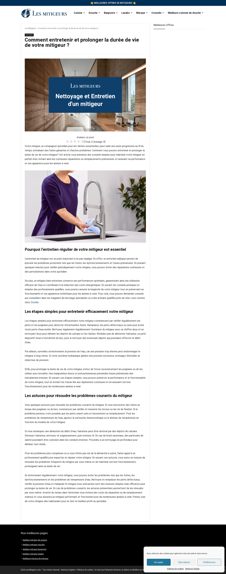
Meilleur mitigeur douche (34, 544)
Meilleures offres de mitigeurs (113, 3)
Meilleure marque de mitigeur (35, 558)
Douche (93, 12)
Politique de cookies (175, 569)
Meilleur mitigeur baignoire (34, 549)
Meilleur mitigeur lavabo (33, 554)
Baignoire (109, 12)
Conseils (156, 12)
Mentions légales (192, 569)
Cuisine (78, 12)
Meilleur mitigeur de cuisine (35, 540)
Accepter (158, 562)
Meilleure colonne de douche (184, 12)
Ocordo (35, 302)
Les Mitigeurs (30, 28)
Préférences (209, 562)
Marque (140, 12)
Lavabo (125, 12)
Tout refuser (184, 562)
